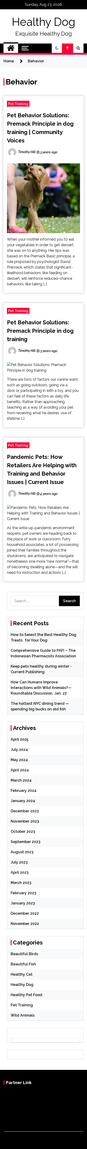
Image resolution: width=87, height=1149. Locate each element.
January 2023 (23, 903)
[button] (57, 48)
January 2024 (23, 801)
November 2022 (25, 923)
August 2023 (22, 852)
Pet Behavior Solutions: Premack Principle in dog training (40, 331)
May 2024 (19, 760)
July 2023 (19, 862)
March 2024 (21, 780)
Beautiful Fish (23, 964)
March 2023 (21, 882)
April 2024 (20, 770)
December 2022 (25, 913)
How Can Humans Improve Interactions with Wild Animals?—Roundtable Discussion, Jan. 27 (41, 687)
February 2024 (23, 790)
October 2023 (23, 831)
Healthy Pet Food (26, 995)
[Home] (10, 48)
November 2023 (25, 821)
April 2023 (20, 872)
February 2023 (23, 893)
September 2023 (25, 842)
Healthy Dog (43, 21)
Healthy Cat (21, 974)
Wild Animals (23, 1015)
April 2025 (19, 739)
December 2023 (25, 811)
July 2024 (19, 749)
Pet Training (18, 104)
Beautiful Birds (24, 954)
